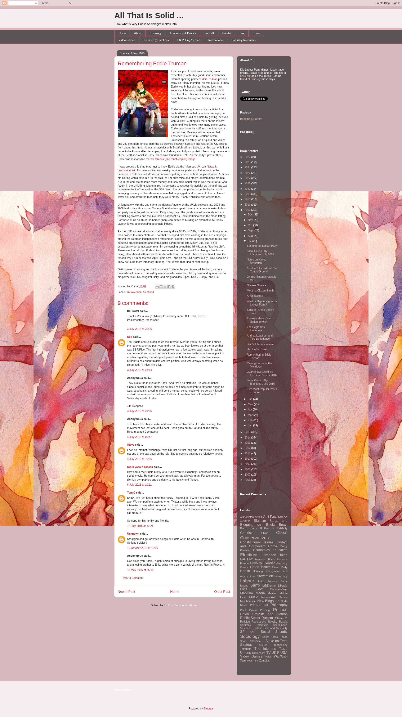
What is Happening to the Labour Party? (262, 303)
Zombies (264, 660)
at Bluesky (254, 79)
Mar (250, 415)
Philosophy (279, 605)
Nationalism (268, 597)
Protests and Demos (269, 614)
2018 (248, 199)
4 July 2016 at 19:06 (139, 458)
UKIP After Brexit (257, 349)
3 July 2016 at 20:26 (139, 328)
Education (279, 550)
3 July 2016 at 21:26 (139, 411)
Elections (249, 554)
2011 (248, 453)
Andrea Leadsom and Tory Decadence (260, 337)
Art (285, 516)
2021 (248, 183)
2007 (248, 474)
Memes (272, 593)
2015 (248, 432)
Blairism (260, 520)
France (244, 563)
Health (245, 571)
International (215, 40)
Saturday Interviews (244, 40)
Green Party (279, 567)
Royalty (272, 621)
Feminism (260, 559)
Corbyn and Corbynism (263, 544)
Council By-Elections (156, 40)
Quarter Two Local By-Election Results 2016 (262, 373)
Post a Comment (133, 577)
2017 (248, 204)
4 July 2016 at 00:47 (139, 436)
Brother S (267, 528)
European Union (275, 555)
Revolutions (259, 621)
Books (256, 33)
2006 (248, 479)
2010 (248, 458)
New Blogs (265, 601)
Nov (251, 220)
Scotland (148, 292)
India (252, 576)
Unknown (133, 533)
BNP (260, 524)
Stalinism (256, 641)
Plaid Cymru (248, 610)
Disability (245, 550)
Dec (251, 214)
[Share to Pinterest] (173, 287)
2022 (248, 178)
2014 (248, 437)
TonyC (131, 492)
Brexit (283, 524)
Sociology (156, 33)
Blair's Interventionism (260, 344)
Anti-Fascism (273, 516)
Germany (281, 563)
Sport (243, 641)
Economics (261, 550)
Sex (242, 33)
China (264, 533)
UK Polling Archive (188, 40)
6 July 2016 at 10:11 (139, 484)
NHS (277, 601)
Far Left (209, 33)
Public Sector (250, 618)
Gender (226, 33)
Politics (280, 609)
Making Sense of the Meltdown (259, 365)
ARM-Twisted (255, 296)
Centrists (246, 533)
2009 (248, 464)
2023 (248, 172)
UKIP (276, 652)
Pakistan (255, 605)
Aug (251, 235)
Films (271, 559)
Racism (267, 618)
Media (260, 593)
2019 (248, 194)
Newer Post (126, 591)
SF (242, 631)
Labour (247, 580)
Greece (244, 567)
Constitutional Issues (256, 542)
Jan (250, 425)
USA (283, 652)
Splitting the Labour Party (262, 245)
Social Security (274, 631)
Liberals (282, 585)
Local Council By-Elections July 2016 (260, 252)
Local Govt (251, 589)
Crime (272, 546)
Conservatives (254, 537)
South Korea (270, 637)
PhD (265, 605)
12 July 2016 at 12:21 (140, 525)
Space (283, 636)
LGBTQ (255, 585)
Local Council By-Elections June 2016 (261, 382)
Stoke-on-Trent (276, 641)
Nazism (283, 597)
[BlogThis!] (161, 287)
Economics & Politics (183, 33)
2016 (248, 209)
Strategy (246, 644)
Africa (258, 516)
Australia (245, 521)
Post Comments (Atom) (182, 605)
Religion (245, 621)
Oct (250, 225)
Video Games (127, 40)
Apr (250, 409)
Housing (258, 571)
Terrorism (245, 648)
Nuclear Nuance (256, 285)
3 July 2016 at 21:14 (139, 369)
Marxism (246, 593)
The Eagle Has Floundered (256, 328)
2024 (248, 167)
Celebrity (282, 528)
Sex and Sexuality (275, 628)
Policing (265, 610)
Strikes (263, 644)
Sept (251, 230)
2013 (248, 442)
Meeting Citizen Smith (260, 290)
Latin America (267, 581)
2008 (248, 469)
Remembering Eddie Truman (152, 63)
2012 (248, 448)
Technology (280, 644)
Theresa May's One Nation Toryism (259, 320)
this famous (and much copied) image (172, 159)
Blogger (208, 708)
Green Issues (260, 567)
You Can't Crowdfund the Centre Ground (262, 270)
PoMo (244, 614)
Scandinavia (280, 625)
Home (122, 33)
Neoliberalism (248, 601)
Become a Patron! (251, 118)
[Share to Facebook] (169, 287)
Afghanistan (247, 517)
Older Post (222, 591)
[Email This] (157, 287)
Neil (129, 336)
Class (281, 532)
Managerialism (278, 589)
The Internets (265, 648)
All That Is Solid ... (149, 15)
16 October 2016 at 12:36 (142, 547)
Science (245, 628)
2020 (248, 188)
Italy (285, 576)
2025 (248, 162)
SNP (252, 631)
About (137, 33)
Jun (250, 399)
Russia (283, 621)
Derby (283, 546)
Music (253, 597)
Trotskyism (258, 652)
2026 (248, 157)
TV (268, 652)
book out (245, 75)
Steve (130, 444)
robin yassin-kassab (140, 466)
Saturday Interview (254, 625)
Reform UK (280, 618)
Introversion (134, 292)
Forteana (282, 559)
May (251, 404)
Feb (250, 420)
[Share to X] (165, 287)
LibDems (269, 585)
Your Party (253, 660)
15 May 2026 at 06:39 (140, 569)
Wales (268, 656)
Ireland (278, 576)
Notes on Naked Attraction (256, 261)
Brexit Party (248, 528)
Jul (250, 241)
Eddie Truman (208, 79)
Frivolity (256, 563)
